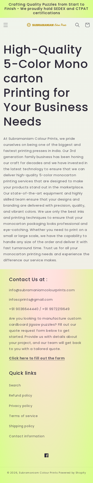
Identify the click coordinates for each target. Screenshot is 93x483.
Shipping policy (22, 426)
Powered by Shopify (72, 472)
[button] (6, 25)
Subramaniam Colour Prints (38, 472)
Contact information (26, 436)
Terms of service (23, 416)
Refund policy (20, 395)
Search (15, 385)
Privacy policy (20, 406)
